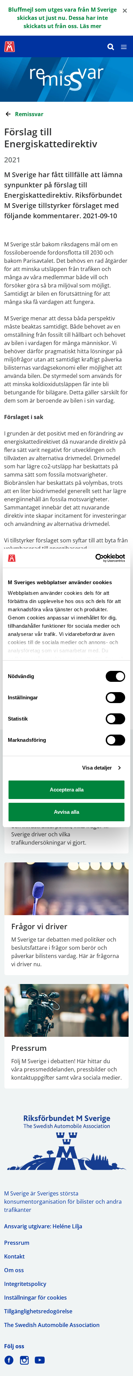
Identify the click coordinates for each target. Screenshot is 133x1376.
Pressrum (16, 1242)
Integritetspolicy (25, 1284)
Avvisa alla (66, 812)
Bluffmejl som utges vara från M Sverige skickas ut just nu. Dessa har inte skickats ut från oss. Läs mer (62, 18)
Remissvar (29, 114)
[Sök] (111, 46)
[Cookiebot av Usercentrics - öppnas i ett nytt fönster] (95, 558)
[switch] (115, 697)
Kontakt (14, 1256)
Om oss (14, 1270)
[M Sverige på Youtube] (40, 1360)
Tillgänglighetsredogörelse (38, 1311)
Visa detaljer (97, 768)
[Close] (125, 10)
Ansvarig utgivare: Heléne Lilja (43, 1226)
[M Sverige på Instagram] (24, 1360)
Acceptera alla (67, 790)
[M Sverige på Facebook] (9, 1360)
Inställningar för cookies (35, 1297)
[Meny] (124, 46)
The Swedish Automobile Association (52, 1325)
